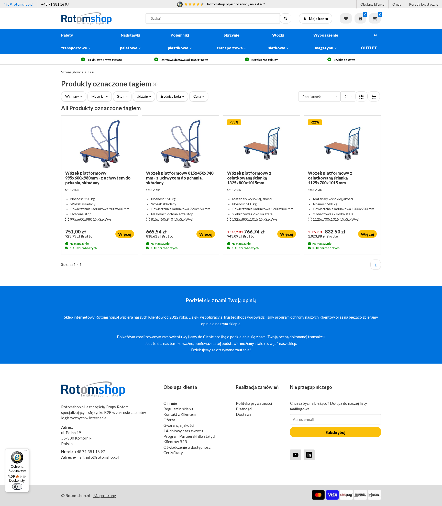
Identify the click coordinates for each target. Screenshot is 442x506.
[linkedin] (309, 454)
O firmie (170, 403)
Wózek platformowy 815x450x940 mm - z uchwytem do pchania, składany (179, 178)
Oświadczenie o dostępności (187, 447)
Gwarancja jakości (178, 425)
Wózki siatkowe (276, 41)
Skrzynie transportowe (230, 41)
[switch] (17, 486)
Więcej (124, 234)
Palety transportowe (74, 41)
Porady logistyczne (423, 4)
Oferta (169, 420)
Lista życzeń (346, 18)
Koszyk (375, 18)
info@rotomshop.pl (18, 4)
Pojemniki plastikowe (178, 41)
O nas (396, 4)
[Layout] (361, 96)
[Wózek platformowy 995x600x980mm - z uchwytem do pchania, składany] (99, 145)
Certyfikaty (173, 452)
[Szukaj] (285, 18)
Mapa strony (104, 495)
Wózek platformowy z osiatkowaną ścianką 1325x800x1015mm (249, 178)
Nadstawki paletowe (130, 41)
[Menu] (26, 451)
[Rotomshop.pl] (99, 18)
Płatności (244, 409)
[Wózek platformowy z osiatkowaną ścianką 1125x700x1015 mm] (342, 145)
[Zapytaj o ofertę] (360, 18)
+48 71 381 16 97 (55, 4)
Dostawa (243, 414)
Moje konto (318, 19)
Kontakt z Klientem (179, 414)
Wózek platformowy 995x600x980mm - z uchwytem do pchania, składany (97, 178)
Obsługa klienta (372, 4)
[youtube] (296, 454)
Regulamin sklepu (178, 409)
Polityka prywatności (254, 403)
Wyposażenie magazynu (325, 41)
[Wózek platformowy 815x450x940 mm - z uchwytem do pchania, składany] (180, 145)
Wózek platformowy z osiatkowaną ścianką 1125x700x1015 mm (330, 178)
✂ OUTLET (369, 41)
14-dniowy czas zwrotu (183, 431)
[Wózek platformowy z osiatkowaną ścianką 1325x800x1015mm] (261, 145)
